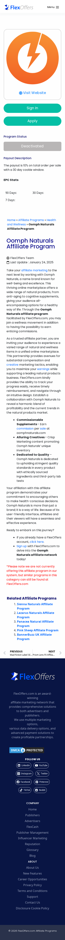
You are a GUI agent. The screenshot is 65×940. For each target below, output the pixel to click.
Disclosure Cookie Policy (32, 908)
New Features (32, 873)
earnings (43, 369)
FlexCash (32, 827)
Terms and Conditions (32, 891)
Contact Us (32, 902)
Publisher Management (32, 833)
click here (37, 542)
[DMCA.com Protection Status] (32, 750)
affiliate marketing (34, 270)
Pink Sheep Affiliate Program (37, 630)
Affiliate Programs (31, 220)
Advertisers (32, 821)
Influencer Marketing (32, 838)
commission (25, 428)
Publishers (32, 815)
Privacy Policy (32, 885)
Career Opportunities (32, 879)
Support (32, 897)
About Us (32, 868)
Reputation (32, 844)
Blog (32, 856)
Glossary (32, 850)
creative (12, 365)
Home (11, 220)
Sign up (22, 546)
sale (43, 428)
